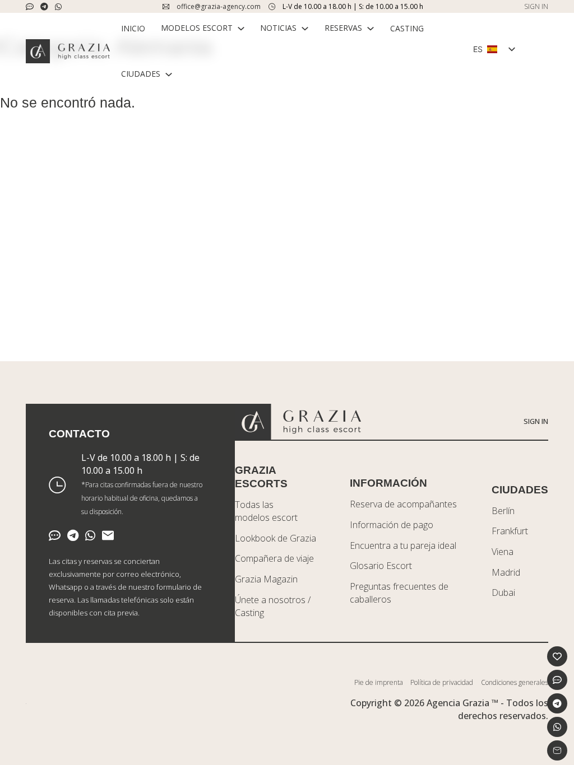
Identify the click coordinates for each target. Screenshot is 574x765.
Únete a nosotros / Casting (273, 606)
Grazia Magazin (266, 579)
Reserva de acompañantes (403, 504)
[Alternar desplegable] (241, 28)
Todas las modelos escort (266, 511)
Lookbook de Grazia (275, 538)
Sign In (536, 421)
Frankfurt (510, 531)
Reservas (343, 27)
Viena (502, 551)
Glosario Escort (381, 565)
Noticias (278, 27)
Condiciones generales (514, 682)
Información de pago (391, 525)
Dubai (503, 592)
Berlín (503, 511)
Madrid (506, 572)
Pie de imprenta (378, 682)
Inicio (133, 28)
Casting (407, 28)
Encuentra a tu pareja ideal (403, 545)
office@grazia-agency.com (219, 6)
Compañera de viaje (274, 558)
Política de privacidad (441, 682)
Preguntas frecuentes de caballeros (399, 592)
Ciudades (140, 73)
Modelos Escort (197, 27)
